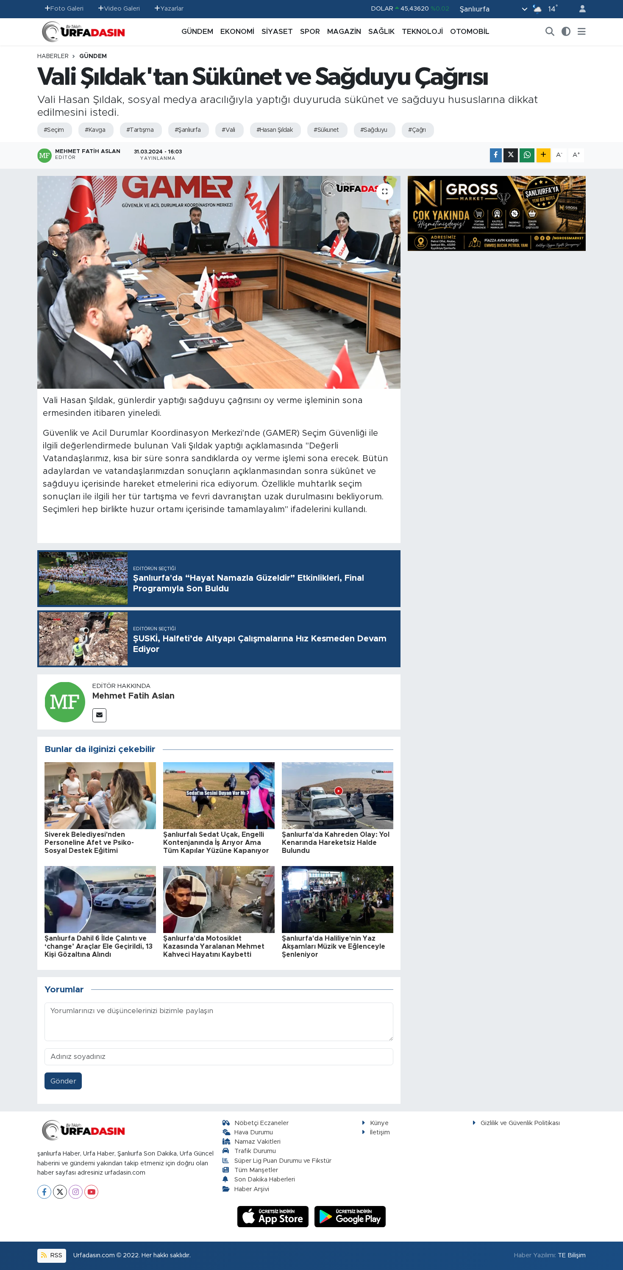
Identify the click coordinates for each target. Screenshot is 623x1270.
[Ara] (550, 31)
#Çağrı (417, 130)
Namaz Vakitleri (257, 1142)
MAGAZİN (344, 31)
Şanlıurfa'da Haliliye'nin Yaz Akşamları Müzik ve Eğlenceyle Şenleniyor (333, 946)
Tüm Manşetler (256, 1170)
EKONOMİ (237, 31)
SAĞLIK (381, 31)
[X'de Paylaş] (510, 155)
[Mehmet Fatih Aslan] (64, 701)
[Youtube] (91, 1192)
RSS (55, 1255)
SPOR (310, 31)
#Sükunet (326, 130)
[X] (60, 1192)
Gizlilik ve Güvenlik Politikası (520, 1123)
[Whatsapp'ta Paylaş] (527, 155)
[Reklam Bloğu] (497, 213)
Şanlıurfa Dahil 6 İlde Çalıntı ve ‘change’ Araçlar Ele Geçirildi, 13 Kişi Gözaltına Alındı (98, 946)
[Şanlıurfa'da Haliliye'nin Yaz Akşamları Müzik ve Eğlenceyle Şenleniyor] (337, 898)
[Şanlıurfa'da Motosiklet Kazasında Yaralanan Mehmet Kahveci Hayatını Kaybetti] (219, 898)
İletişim (380, 1132)
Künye (379, 1123)
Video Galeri (122, 9)
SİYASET (277, 31)
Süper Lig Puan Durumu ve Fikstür (282, 1161)
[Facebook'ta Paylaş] (496, 155)
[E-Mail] (99, 715)
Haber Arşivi (251, 1189)
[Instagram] (76, 1192)
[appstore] (274, 1216)
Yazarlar (172, 9)
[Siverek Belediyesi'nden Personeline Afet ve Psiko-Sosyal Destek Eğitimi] (100, 795)
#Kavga (95, 130)
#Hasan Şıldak (274, 130)
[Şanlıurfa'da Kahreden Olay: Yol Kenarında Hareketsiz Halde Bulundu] (337, 795)
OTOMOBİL (470, 31)
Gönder (63, 1081)
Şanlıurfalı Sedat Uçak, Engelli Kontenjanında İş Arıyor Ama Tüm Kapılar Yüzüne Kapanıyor (216, 842)
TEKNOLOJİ (422, 31)
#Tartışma (139, 130)
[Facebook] (44, 1192)
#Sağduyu (373, 130)
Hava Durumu (253, 1132)
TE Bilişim (572, 1255)
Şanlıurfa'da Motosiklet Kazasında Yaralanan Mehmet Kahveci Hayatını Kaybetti (213, 946)
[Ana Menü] (582, 31)
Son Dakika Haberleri (264, 1179)
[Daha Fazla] (544, 155)
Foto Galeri (66, 9)
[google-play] (350, 1216)
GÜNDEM (197, 31)
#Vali (228, 130)
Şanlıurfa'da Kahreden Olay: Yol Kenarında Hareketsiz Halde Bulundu (335, 842)
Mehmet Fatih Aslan (133, 696)
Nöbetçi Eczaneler (261, 1123)
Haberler (53, 56)
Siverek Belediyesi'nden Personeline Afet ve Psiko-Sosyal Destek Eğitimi (89, 842)
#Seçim (54, 130)
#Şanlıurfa (187, 130)
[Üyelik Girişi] (579, 9)
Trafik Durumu (255, 1151)
